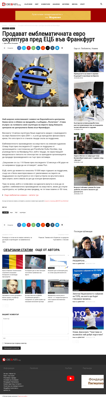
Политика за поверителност (14, 386)
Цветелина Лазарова (11, 43)
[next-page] (7, 305)
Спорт (82, 4)
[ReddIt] (43, 48)
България (28, 4)
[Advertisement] (35, 112)
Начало (4, 25)
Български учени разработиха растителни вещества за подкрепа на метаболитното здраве (88, 125)
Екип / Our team (9, 376)
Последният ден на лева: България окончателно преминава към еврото (35, 272)
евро (11, 212)
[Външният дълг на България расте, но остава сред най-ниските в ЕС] (58, 262)
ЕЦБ (16, 212)
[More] (62, 48)
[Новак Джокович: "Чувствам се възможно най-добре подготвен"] (88, 318)
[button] (101, 4)
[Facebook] (19, 48)
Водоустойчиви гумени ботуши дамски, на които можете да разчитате (87, 189)
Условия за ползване (11, 380)
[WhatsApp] (33, 48)
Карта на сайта (22, 396)
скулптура (23, 212)
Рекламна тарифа (10, 378)
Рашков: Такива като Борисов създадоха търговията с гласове (54, 239)
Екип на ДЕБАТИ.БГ (79, 263)
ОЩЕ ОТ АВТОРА (47, 250)
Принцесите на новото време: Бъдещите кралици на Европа (86, 75)
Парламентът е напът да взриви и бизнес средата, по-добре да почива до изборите (12, 297)
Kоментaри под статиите (12, 384)
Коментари (45, 4)
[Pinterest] (29, 48)
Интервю (65, 4)
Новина (12, 28)
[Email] (48, 48)
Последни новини (78, 257)
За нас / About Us (10, 374)
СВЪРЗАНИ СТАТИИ (18, 250)
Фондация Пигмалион (11, 382)
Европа (74, 4)
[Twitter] (24, 48)
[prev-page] (3, 305)
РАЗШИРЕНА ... (80, 260)
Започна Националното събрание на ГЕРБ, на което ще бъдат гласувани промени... (88, 296)
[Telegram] (57, 48)
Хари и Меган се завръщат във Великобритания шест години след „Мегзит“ (88, 158)
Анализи (56, 4)
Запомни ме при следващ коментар (15, 343)
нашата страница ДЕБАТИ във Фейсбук (56, 201)
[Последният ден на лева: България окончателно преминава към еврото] (35, 262)
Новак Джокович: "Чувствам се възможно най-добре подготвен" (88, 333)
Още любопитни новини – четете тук (21, 194)
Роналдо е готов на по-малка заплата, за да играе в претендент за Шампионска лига (17, 240)
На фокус (5, 268)
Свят (37, 4)
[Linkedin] (38, 48)
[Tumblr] (52, 48)
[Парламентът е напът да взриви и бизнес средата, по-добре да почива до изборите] (12, 287)
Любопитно (12, 25)
